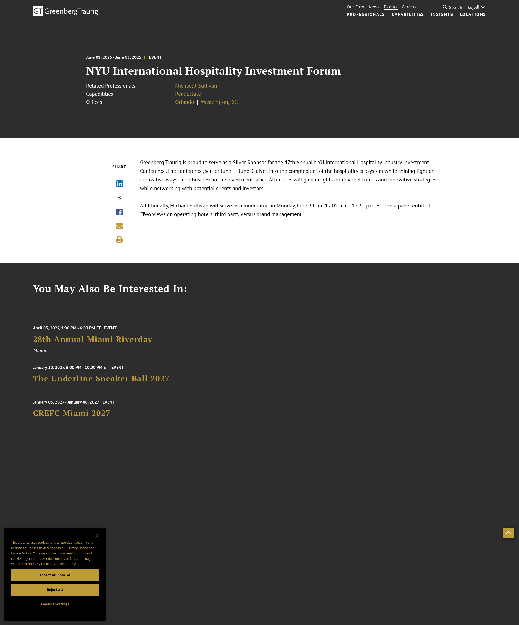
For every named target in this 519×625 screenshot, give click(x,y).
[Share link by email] (119, 226)
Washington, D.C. (220, 101)
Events (390, 6)
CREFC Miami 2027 (72, 413)
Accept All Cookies (55, 575)
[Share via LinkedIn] (119, 184)
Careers (409, 6)
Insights (442, 14)
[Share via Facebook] (119, 212)
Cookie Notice (21, 553)
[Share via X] (119, 198)
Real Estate (188, 93)
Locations (473, 14)
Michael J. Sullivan (196, 85)
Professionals (366, 14)
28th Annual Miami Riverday (92, 339)
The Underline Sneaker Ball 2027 (101, 378)
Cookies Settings (55, 604)
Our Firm (355, 6)
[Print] (119, 239)
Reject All (55, 589)
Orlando (184, 101)
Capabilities (408, 14)
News (374, 6)
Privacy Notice (77, 547)
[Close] (97, 535)
